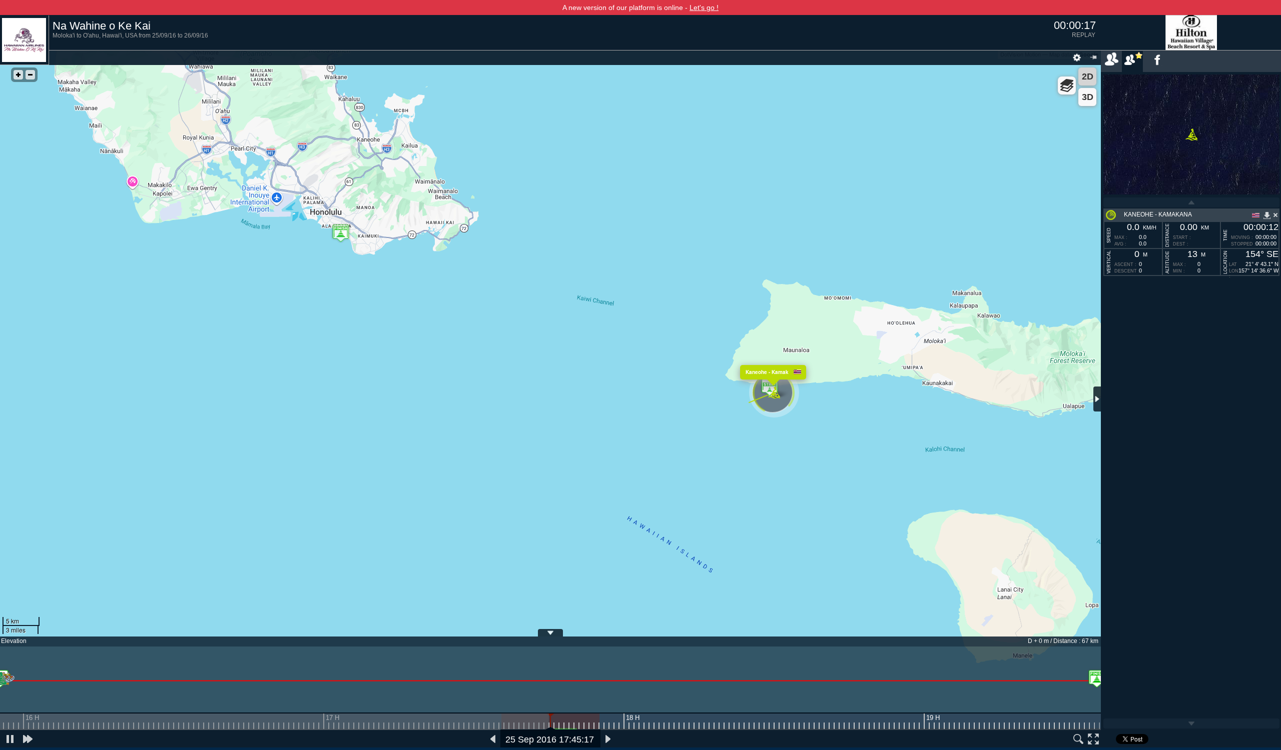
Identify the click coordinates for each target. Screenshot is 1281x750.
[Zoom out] (30, 75)
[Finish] (1097, 678)
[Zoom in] (18, 75)
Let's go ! (704, 8)
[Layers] (1067, 85)
